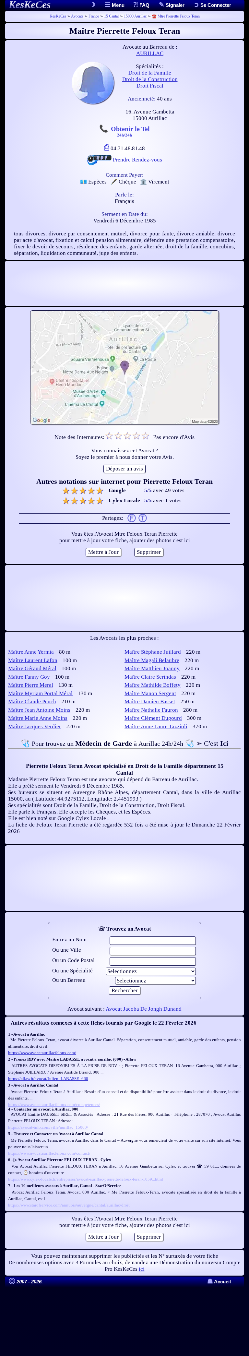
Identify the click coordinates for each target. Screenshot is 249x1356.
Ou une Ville (66, 950)
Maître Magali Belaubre (151, 660)
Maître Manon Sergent (150, 693)
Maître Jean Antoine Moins (39, 710)
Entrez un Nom (69, 939)
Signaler (174, 5)
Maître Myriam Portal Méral (40, 693)
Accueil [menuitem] (219, 1281)
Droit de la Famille (149, 73)
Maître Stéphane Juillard (152, 652)
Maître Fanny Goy (29, 677)
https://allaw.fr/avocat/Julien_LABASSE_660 (48, 1078)
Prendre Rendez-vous (137, 160)
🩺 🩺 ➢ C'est (124, 743)
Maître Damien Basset (149, 701)
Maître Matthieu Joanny (152, 668)
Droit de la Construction (150, 79)
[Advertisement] (124, 283)
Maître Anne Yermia (31, 652)
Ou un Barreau (69, 980)
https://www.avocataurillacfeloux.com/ (42, 1052)
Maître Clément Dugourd (153, 718)
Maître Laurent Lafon (32, 660)
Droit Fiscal (149, 86)
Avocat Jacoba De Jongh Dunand (144, 1009)
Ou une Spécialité (72, 971)
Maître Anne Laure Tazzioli (155, 726)
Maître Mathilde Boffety (152, 685)
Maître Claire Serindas (150, 677)
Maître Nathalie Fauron (151, 710)
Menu (117, 5)
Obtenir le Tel (130, 131)
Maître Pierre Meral (30, 685)
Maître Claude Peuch (32, 701)
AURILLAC (149, 53)
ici (142, 1269)
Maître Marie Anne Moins (37, 718)
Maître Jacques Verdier (34, 726)
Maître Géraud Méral (32, 668)
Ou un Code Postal (73, 960)
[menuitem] (212, 5)
